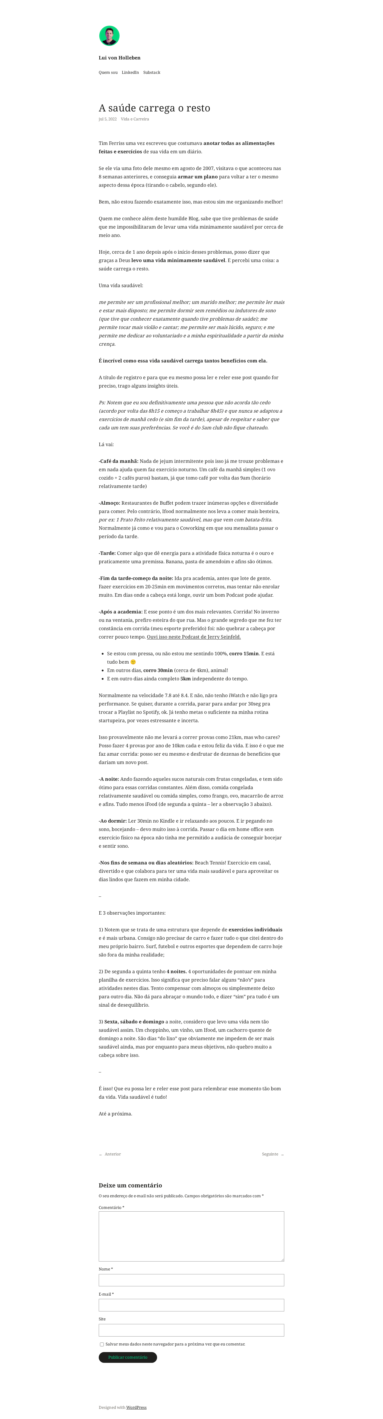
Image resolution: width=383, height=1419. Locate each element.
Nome (106, 1269)
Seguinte (270, 1154)
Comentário (111, 1207)
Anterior (113, 1154)
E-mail (106, 1294)
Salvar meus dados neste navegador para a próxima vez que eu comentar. (175, 1344)
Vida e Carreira (135, 119)
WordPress (136, 1407)
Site (102, 1319)
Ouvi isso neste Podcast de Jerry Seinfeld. (194, 636)
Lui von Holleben (120, 57)
